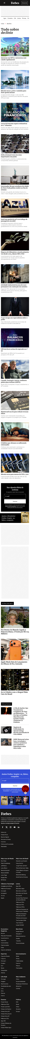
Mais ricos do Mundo (7, 858)
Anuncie (24, 3)
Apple (2, 898)
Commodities (4, 943)
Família (18, 938)
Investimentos (5, 938)
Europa (18, 1011)
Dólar (2, 947)
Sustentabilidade (20, 981)
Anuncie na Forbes (6, 839)
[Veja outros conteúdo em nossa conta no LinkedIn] (18, 827)
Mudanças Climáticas (22, 984)
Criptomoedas (5, 945)
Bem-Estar (19, 929)
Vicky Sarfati (19, 863)
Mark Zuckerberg (5, 863)
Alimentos (18, 986)
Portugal (3, 979)
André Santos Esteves (22, 877)
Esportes (4, 954)
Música (18, 965)
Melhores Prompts (6, 888)
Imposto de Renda (6, 950)
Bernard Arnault (5, 870)
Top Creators (19, 922)
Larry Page (4, 875)
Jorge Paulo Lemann (21, 865)
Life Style (4, 976)
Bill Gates (3, 880)
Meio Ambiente (20, 976)
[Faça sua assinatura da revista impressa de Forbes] (4, 800)
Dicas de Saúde (20, 943)
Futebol (3, 963)
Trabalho (18, 941)
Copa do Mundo (5, 956)
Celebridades (19, 961)
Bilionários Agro (20, 888)
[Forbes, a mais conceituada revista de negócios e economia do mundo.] (15, 3)
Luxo (2, 988)
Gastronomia (4, 984)
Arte (2, 991)
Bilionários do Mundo (21, 893)
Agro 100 (18, 886)
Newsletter (4, 846)
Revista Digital (5, 837)
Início (2, 23)
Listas (19, 18)
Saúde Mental (19, 931)
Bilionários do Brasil (21, 891)
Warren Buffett (5, 872)
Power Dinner (4, 1002)
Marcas (3, 993)
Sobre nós (3, 832)
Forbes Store (4, 834)
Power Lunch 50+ (5, 1006)
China (17, 1006)
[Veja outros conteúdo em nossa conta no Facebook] (2, 827)
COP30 (18, 988)
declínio (9, 23)
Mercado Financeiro (6, 935)
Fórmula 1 (3, 961)
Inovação (3, 891)
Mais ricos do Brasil (22, 858)
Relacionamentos (20, 936)
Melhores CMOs (20, 907)
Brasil (17, 1004)
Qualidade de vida (6, 986)
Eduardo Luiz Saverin (21, 861)
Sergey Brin (4, 877)
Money (24, 18)
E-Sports (3, 958)
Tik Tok (3, 895)
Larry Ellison (4, 868)
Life (15, 18)
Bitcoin (3, 933)
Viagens (3, 981)
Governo (18, 1009)
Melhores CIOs (20, 904)
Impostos (3, 940)
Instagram (4, 893)
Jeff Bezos (4, 865)
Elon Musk (3, 861)
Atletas (3, 972)
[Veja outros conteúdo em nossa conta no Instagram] (10, 827)
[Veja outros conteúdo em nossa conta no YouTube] (14, 827)
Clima (17, 979)
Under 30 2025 (20, 925)
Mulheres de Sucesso (21, 918)
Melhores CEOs (20, 902)
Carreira (10, 18)
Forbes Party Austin (6, 1014)
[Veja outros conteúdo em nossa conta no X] (6, 827)
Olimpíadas (4, 970)
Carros (3, 995)
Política (18, 999)
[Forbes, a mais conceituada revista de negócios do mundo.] (15, 813)
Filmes (17, 958)
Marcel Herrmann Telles (22, 868)
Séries (17, 956)
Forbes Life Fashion (6, 1009)
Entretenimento (21, 954)
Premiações (19, 968)
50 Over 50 (19, 895)
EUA (17, 1002)
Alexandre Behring (21, 874)
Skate (2, 968)
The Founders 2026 (21, 920)
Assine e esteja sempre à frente (10, 823)
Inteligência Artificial (6, 886)
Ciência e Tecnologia (7, 884)
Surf (2, 965)
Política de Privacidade (10, 506)
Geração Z (19, 934)
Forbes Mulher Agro (6, 1027)
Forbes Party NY (5, 1011)
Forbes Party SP (5, 1016)
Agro (4, 18)
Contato (3, 841)
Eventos (18, 963)
